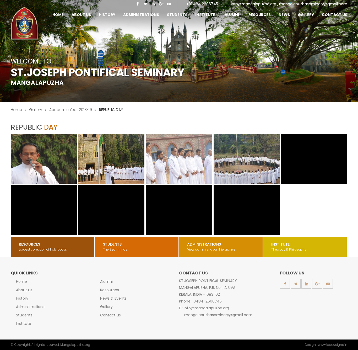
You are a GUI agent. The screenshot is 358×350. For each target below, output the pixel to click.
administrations (141, 14)
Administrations (30, 306)
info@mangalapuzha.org (253, 4)
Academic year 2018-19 (70, 109)
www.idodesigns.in (332, 344)
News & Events (113, 298)
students (177, 14)
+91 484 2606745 (202, 4)
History (107, 14)
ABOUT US (81, 14)
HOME (58, 14)
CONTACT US (334, 14)
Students (24, 315)
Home (16, 109)
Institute (206, 14)
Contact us (110, 315)
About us (24, 290)
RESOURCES (259, 14)
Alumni (233, 14)
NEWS (284, 14)
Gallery (306, 14)
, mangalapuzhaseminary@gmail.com (312, 4)
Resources (109, 290)
